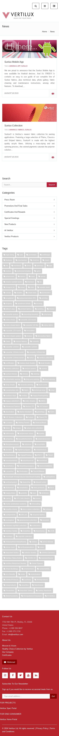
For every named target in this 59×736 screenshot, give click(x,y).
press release (47, 542)
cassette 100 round (28, 320)
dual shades (46, 363)
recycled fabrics (38, 515)
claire (7, 341)
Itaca (52, 488)
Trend (50, 455)
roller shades (30, 401)
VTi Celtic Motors (23, 498)
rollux (31, 358)
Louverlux (9, 471)
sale (21, 255)
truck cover (42, 385)
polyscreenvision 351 (27, 298)
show (28, 266)
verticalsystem (11, 482)
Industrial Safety (26, 591)
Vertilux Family (11, 531)
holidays (8, 536)
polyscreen (9, 276)
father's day (10, 309)
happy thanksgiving (40, 396)
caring (8, 498)
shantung (47, 314)
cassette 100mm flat (37, 352)
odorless (27, 444)
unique (18, 428)
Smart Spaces (37, 563)
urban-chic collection (34, 428)
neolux (29, 336)
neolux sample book (13, 282)
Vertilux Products (11, 236)
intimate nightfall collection (15, 526)
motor (22, 574)
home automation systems (15, 504)
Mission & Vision (9, 646)
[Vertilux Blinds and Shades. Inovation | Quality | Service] (18, 15)
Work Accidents (11, 596)
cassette (35, 341)
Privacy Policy (42, 728)
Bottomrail (9, 488)
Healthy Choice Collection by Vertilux (17, 649)
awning (36, 374)
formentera (46, 293)
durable (8, 450)
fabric (26, 390)
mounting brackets (30, 314)
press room (10, 547)
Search (52, 185)
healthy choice (11, 509)
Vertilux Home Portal (8, 719)
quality (41, 433)
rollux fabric (48, 325)
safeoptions (50, 477)
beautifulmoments (25, 439)
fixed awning (50, 379)
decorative (9, 412)
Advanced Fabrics (12, 406)
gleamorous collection (28, 520)
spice (38, 271)
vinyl (53, 390)
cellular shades (30, 553)
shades (19, 293)
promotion (32, 255)
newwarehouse (47, 558)
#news (38, 498)
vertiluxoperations (27, 547)
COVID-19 (31, 558)
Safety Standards (45, 591)
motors (8, 271)
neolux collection (12, 368)
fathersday (9, 433)
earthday (27, 580)
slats (32, 287)
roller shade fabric (12, 325)
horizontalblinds (45, 466)
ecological (9, 520)
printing (44, 298)
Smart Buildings (11, 569)
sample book (44, 287)
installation (23, 488)
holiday (48, 509)
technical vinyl (39, 390)
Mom (7, 428)
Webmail (11, 662)
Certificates (7, 655)
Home (44, 31)
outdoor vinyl (10, 396)
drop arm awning (32, 379)
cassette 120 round (13, 331)
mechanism (22, 260)
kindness (45, 493)
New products (38, 488)
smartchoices (41, 450)
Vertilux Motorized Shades (15, 563)
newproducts (10, 585)
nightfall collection (25, 536)
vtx (6, 266)
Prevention (9, 591)
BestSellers (10, 455)
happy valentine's (12, 401)
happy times (10, 493)
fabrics (21, 130)
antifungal (46, 255)
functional (43, 461)
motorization (35, 574)
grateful (24, 493)
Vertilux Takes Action (13, 558)
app (18, 66)
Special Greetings (11, 218)
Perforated (23, 471)
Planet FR (43, 417)
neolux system (30, 368)
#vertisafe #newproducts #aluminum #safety (22, 477)
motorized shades (23, 271)
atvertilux (25, 585)
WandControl (41, 482)
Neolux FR (29, 406)
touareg (39, 304)
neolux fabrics (21, 341)
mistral (51, 309)
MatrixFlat (26, 482)
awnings (13, 66)
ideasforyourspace (26, 466)
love (34, 493)
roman (8, 293)
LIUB (52, 531)
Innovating (36, 504)
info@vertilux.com (15, 634)
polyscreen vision (26, 433)
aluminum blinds (24, 304)
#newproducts (42, 580)
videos (34, 542)
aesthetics (9, 466)
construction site (11, 390)
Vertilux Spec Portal (8, 708)
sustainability (44, 569)
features (8, 260)
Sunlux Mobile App (14, 62)
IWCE (43, 401)
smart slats (32, 293)
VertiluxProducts (11, 580)
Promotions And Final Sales (15, 206)
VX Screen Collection (13, 417)
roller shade (10, 320)
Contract (8, 423)
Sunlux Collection (13, 125)
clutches (35, 260)
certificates (9, 363)
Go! (53, 696)
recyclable (41, 444)
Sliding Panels (24, 423)
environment (28, 569)
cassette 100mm (12, 347)
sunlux (24, 66)
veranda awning (26, 385)
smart (22, 287)
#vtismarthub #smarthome (15, 542)
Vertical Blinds (40, 423)
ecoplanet (9, 298)
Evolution (26, 531)
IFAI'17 (39, 455)
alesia (42, 276)
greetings (41, 412)
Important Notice (12, 553)
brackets (45, 520)
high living (9, 255)
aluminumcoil (28, 461)
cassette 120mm (30, 347)
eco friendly (10, 574)
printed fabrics (26, 309)
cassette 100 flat (31, 325)
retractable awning (12, 379)
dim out (24, 515)
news (42, 547)
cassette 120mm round (14, 358)
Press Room (9, 200)
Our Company (8, 652)
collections (36, 526)
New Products (10, 224)
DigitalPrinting (26, 455)
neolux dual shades (27, 363)
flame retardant (25, 412)
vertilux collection (46, 358)
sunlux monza (11, 374)
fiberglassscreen (12, 444)
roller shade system (13, 336)
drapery (8, 304)
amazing (9, 439)
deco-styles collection (31, 509)
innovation (30, 331)
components (10, 515)
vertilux (24, 396)
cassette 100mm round (14, 352)
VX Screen (43, 406)
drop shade (10, 385)
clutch (46, 260)
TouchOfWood (38, 471)
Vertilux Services (48, 553)
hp (40, 282)
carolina (40, 309)
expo (33, 276)
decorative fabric (44, 336)
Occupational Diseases (32, 596)
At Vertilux (8, 230)
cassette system (11, 314)
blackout (30, 282)
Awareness (40, 531)
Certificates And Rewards (14, 212)
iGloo (52, 412)
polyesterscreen (44, 439)
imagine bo (10, 287)
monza (25, 374)
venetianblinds (11, 461)
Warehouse (38, 585)
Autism (30, 417)
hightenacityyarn (24, 450)
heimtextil (17, 266)
